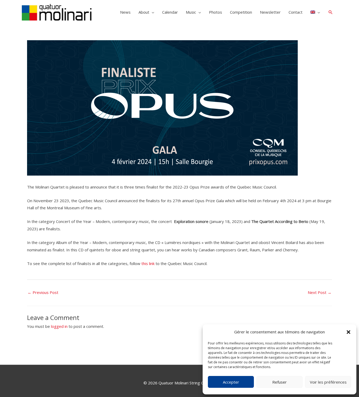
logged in (59, 326)
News (125, 12)
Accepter (231, 382)
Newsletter (270, 12)
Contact (295, 12)
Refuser (279, 382)
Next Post (319, 292)
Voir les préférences (328, 382)
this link (148, 263)
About (144, 12)
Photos (215, 12)
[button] (348, 332)
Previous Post (43, 292)
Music (191, 12)
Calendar (170, 12)
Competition (241, 12)
